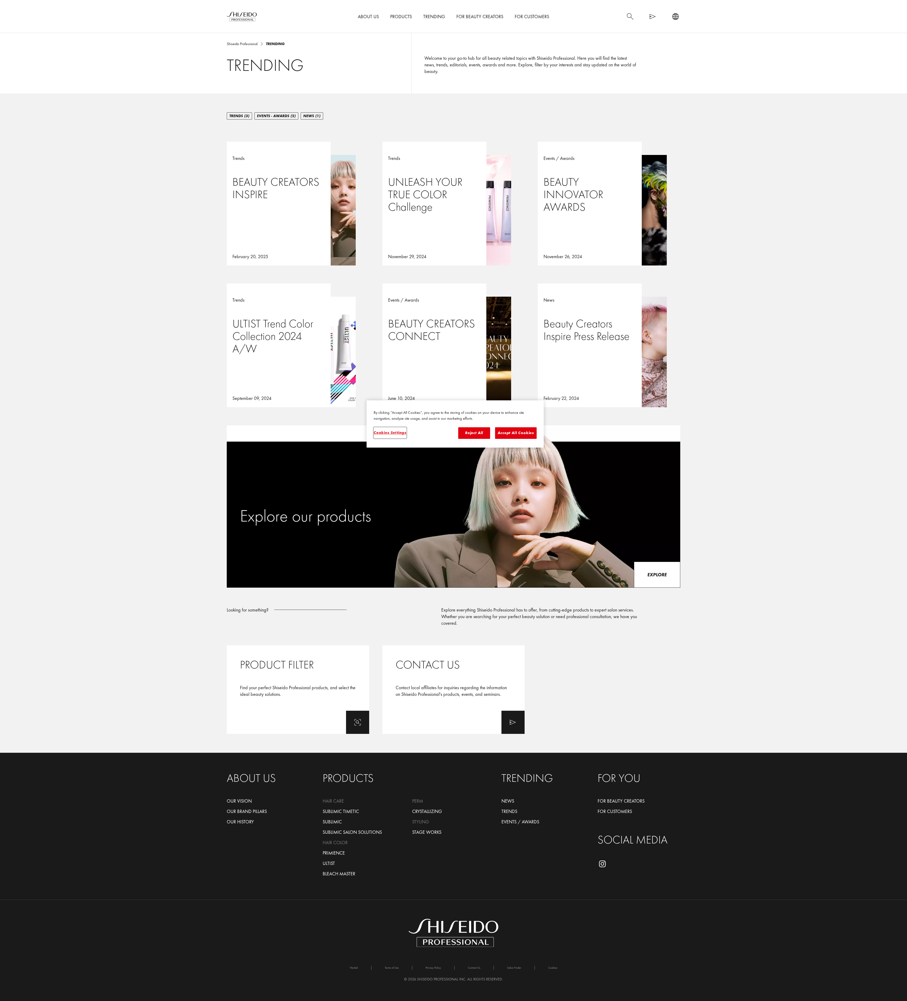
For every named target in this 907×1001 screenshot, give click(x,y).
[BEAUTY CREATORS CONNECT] (453, 345)
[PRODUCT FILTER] (298, 689)
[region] (455, 424)
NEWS (312, 115)
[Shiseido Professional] (242, 16)
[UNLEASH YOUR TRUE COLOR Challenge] (453, 203)
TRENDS (239, 115)
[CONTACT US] (453, 689)
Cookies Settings (390, 432)
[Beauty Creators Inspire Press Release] (609, 345)
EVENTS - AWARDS (276, 115)
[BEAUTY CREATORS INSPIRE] (298, 203)
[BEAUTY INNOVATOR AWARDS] (609, 203)
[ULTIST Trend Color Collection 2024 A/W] (298, 345)
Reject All (474, 432)
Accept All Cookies (516, 432)
